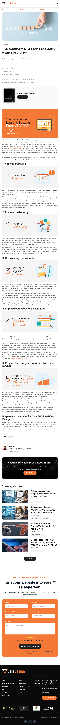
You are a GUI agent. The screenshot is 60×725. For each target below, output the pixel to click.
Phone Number (10, 612)
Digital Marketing (7, 686)
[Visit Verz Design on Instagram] (30, 721)
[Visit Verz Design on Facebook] (25, 721)
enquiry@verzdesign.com (33, 429)
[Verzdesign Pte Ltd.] (9, 3)
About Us (36, 680)
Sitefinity (4, 689)
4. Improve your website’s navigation (13, 77)
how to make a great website (19, 358)
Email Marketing (23, 689)
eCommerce (15, 9)
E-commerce (6, 695)
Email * (34, 602)
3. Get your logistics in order (10, 74)
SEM (20, 692)
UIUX (20, 680)
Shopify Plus (5, 692)
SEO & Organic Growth (8, 683)
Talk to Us (29, 473)
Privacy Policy (43, 717)
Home (3, 9)
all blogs (29, 558)
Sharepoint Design (24, 686)
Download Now (23, 97)
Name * (7, 602)
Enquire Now (48, 697)
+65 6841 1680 (12, 429)
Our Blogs (37, 683)
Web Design (22, 683)
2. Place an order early (9, 71)
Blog (9, 9)
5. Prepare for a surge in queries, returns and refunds (18, 79)
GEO (3, 680)
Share (30, 59)
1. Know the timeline (8, 69)
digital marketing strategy (14, 148)
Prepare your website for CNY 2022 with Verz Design (18, 82)
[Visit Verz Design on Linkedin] (34, 721)
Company (35, 612)
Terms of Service (53, 717)
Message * (9, 621)
